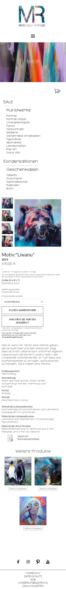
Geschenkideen (22, 169)
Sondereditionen (20, 161)
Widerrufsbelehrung (33, 582)
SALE (8, 102)
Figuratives (13, 139)
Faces (10, 125)
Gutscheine (14, 178)
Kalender (12, 185)
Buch (9, 188)
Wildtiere (12, 132)
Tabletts (11, 175)
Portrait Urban (16, 119)
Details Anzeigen (17, 489)
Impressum (33, 573)
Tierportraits (15, 129)
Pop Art (11, 149)
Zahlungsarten (33, 585)
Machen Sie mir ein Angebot (22, 321)
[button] (33, 36)
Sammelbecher (17, 181)
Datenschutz (33, 576)
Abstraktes (13, 142)
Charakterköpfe (18, 122)
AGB (33, 579)
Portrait (11, 115)
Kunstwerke (18, 110)
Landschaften (16, 145)
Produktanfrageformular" (12, 337)
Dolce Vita (13, 152)
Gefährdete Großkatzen (23, 135)
